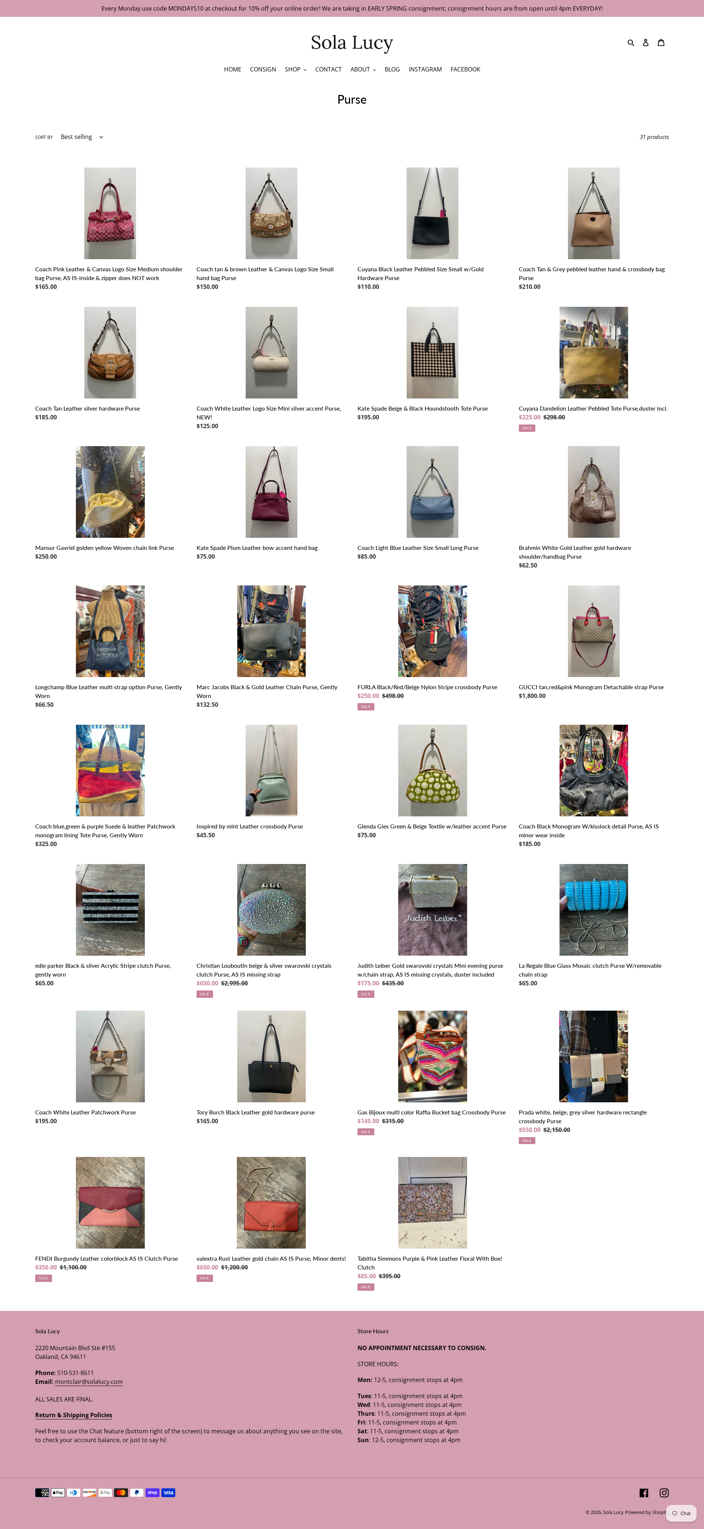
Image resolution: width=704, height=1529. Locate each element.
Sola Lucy (613, 1512)
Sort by (44, 137)
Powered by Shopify (647, 1512)
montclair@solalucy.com (89, 1382)
